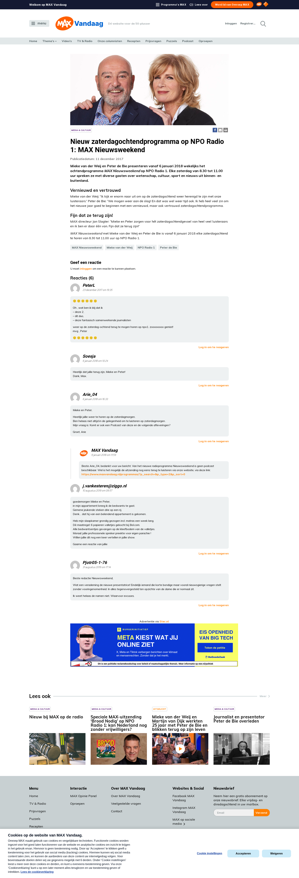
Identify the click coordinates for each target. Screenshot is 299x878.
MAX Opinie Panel (83, 796)
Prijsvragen (153, 41)
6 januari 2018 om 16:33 (95, 399)
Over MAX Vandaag (125, 796)
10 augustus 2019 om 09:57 (97, 490)
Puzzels (171, 41)
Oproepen (205, 41)
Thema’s (48, 41)
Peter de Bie (168, 247)
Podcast (187, 41)
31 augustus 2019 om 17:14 (97, 567)
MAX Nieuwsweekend (87, 247)
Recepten (133, 41)
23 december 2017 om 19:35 (97, 290)
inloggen (86, 268)
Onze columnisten (110, 41)
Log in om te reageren (214, 347)
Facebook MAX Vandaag (183, 798)
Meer (263, 696)
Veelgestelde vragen (126, 804)
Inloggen (231, 23)
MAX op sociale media (184, 821)
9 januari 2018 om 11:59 (103, 455)
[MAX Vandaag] (79, 23)
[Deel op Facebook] (215, 130)
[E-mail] (220, 130)
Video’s (67, 41)
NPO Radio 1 (146, 247)
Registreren (248, 23)
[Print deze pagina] (225, 130)
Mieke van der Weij (120, 247)
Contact (116, 811)
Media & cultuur (81, 130)
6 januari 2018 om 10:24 (95, 361)
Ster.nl (164, 621)
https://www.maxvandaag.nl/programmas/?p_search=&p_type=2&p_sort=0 (133, 474)
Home (33, 41)
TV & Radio (84, 41)
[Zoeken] (262, 23)
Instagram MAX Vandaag (184, 810)
